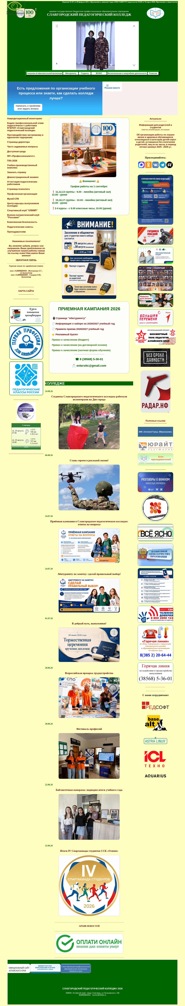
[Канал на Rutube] (169, 167)
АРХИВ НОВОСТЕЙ (89, 926)
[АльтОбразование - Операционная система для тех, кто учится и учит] (155, 735)
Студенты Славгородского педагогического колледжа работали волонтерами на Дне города (89, 398)
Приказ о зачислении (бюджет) (70, 339)
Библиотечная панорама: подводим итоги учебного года (89, 789)
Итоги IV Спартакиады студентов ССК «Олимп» (89, 850)
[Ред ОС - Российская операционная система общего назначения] (155, 709)
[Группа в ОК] (148, 167)
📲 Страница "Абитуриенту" (69, 318)
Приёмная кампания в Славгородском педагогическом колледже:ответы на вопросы (89, 523)
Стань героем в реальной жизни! (89, 460)
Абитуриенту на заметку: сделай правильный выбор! (89, 574)
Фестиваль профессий (89, 728)
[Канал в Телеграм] (162, 167)
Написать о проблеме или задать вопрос (28, 107)
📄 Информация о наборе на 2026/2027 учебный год (83, 323)
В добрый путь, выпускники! (89, 623)
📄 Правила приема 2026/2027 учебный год (78, 329)
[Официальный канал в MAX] (141, 167)
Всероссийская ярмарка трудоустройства (89, 673)
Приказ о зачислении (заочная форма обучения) (81, 350)
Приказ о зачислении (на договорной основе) (79, 345)
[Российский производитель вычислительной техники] (155, 766)
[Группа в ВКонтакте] (155, 167)
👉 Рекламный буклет (65, 334)
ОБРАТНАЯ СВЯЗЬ (26, 260)
